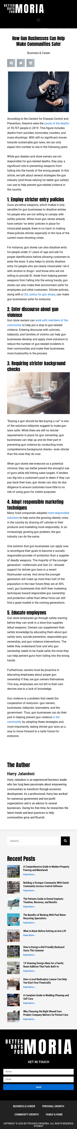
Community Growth (27, 1114)
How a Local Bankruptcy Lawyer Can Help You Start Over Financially (45, 981)
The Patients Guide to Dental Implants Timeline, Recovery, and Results (43, 900)
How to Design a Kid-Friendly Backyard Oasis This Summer (43, 948)
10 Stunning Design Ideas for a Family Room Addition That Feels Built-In (43, 965)
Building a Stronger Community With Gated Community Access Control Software (46, 884)
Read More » (29, 874)
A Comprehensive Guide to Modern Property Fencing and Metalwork (46, 868)
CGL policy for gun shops (39, 294)
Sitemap (38, 1126)
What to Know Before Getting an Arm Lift (44, 931)
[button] (39, 20)
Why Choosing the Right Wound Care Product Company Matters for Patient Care (45, 1013)
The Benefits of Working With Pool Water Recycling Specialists (44, 916)
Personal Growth (53, 1106)
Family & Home (54, 1114)
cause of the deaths (56, 123)
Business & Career (38, 53)
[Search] (65, 840)
